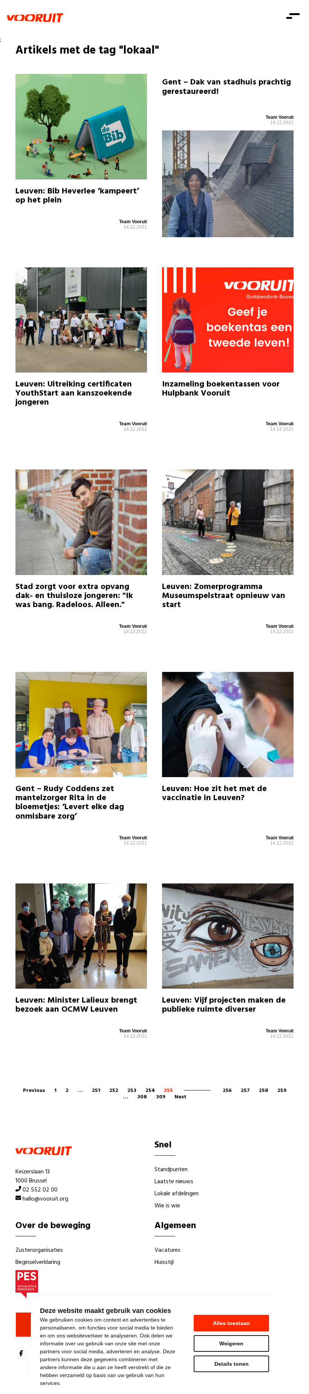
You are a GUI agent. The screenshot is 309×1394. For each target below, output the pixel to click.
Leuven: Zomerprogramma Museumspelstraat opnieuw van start (223, 596)
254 (150, 1090)
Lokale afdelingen (176, 1194)
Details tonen (231, 1364)
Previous (34, 1090)
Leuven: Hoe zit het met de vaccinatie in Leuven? (214, 793)
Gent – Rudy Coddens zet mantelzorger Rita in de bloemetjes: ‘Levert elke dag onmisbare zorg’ (69, 802)
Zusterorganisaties (39, 1250)
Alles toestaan (231, 1323)
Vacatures (167, 1250)
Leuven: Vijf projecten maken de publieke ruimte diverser (224, 1005)
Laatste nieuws (173, 1182)
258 (263, 1090)
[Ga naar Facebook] (21, 1353)
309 (160, 1097)
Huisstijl (164, 1262)
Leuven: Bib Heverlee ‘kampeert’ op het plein (77, 196)
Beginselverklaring (37, 1262)
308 (142, 1097)
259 (281, 1090)
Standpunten (171, 1170)
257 (245, 1090)
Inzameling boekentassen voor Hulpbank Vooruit (221, 389)
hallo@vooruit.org (45, 1199)
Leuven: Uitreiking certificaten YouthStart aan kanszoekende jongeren (73, 393)
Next (180, 1097)
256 (227, 1090)
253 (131, 1090)
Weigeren (231, 1343)
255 (168, 1090)
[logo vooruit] (35, 17)
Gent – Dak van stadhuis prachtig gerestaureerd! (226, 87)
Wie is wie (167, 1206)
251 (96, 1090)
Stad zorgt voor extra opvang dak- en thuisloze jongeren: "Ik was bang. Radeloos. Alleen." (74, 596)
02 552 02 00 (40, 1190)
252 (113, 1090)
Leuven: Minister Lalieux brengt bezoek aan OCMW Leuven (76, 1005)
